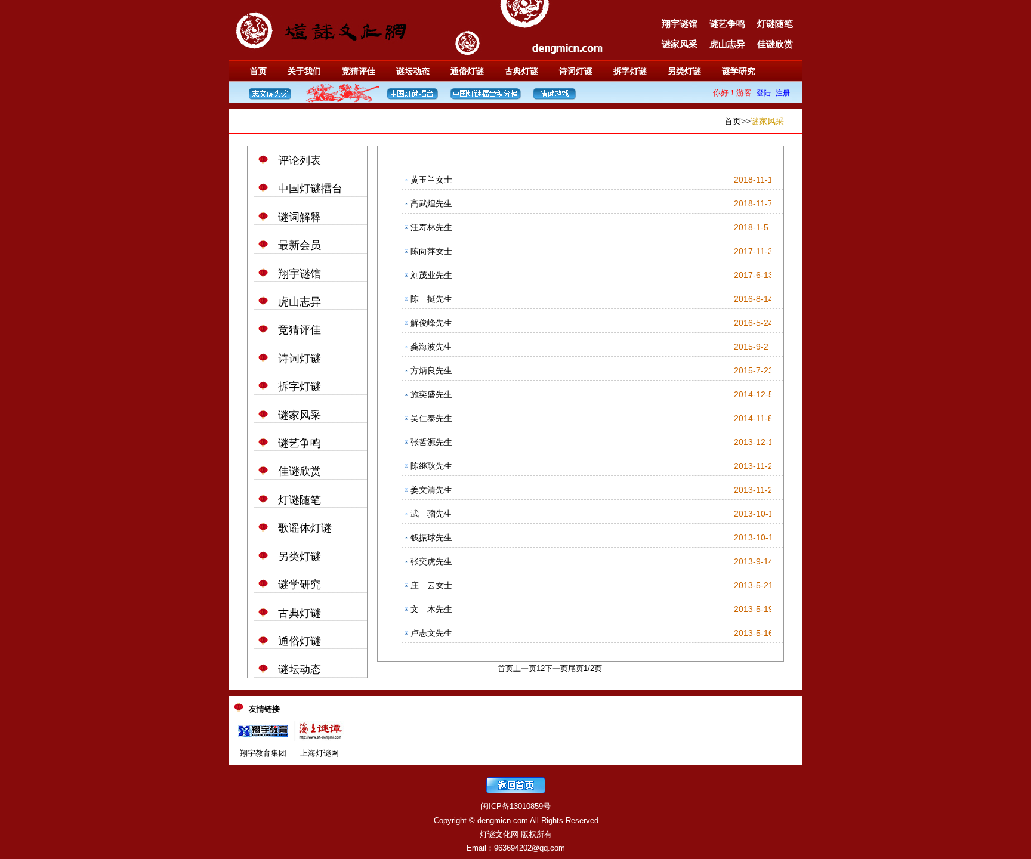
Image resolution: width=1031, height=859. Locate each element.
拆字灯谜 (630, 71)
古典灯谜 (521, 71)
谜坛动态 (413, 71)
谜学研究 (738, 71)
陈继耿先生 (431, 466)
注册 (783, 93)
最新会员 (299, 245)
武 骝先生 (431, 513)
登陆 (764, 93)
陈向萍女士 (431, 251)
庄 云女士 (431, 585)
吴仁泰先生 (431, 418)
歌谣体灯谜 (305, 528)
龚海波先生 (431, 346)
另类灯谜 (684, 71)
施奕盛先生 (431, 394)
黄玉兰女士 (431, 179)
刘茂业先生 (431, 275)
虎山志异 (727, 44)
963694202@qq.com (529, 847)
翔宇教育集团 (263, 753)
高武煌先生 (431, 203)
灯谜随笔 (775, 23)
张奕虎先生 (431, 561)
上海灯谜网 (319, 753)
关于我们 (304, 71)
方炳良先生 (431, 370)
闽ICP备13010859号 (516, 806)
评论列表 (299, 160)
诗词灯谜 (575, 71)
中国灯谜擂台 (310, 188)
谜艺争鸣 (727, 23)
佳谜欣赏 (775, 44)
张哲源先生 (431, 442)
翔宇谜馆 (679, 23)
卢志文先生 (431, 633)
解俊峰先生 (431, 322)
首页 (258, 71)
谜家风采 (679, 44)
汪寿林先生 (431, 227)
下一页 (556, 668)
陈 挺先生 (431, 299)
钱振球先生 (431, 537)
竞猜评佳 (358, 71)
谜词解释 (299, 217)
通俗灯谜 (467, 71)
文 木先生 (431, 609)
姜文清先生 (431, 490)
